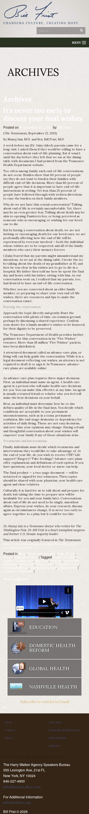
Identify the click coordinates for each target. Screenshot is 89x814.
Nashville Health (53, 687)
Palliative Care (26, 557)
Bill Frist (64, 127)
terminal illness (16, 567)
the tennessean (43, 567)
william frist (67, 567)
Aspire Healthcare (18, 560)
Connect (10, 730)
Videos (9, 737)
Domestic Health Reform (64, 730)
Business (54, 745)
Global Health (57, 737)
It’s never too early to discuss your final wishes (43, 114)
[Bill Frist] (40, 25)
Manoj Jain (45, 564)
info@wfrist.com (17, 802)
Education (55, 722)
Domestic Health (42, 554)
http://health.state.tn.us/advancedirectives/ (35, 372)
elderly (56, 560)
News (8, 557)
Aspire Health (64, 557)
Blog (22, 554)
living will (26, 564)
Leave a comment (18, 571)
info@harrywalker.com (22, 787)
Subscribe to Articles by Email (44, 701)
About (8, 722)
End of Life (66, 554)
